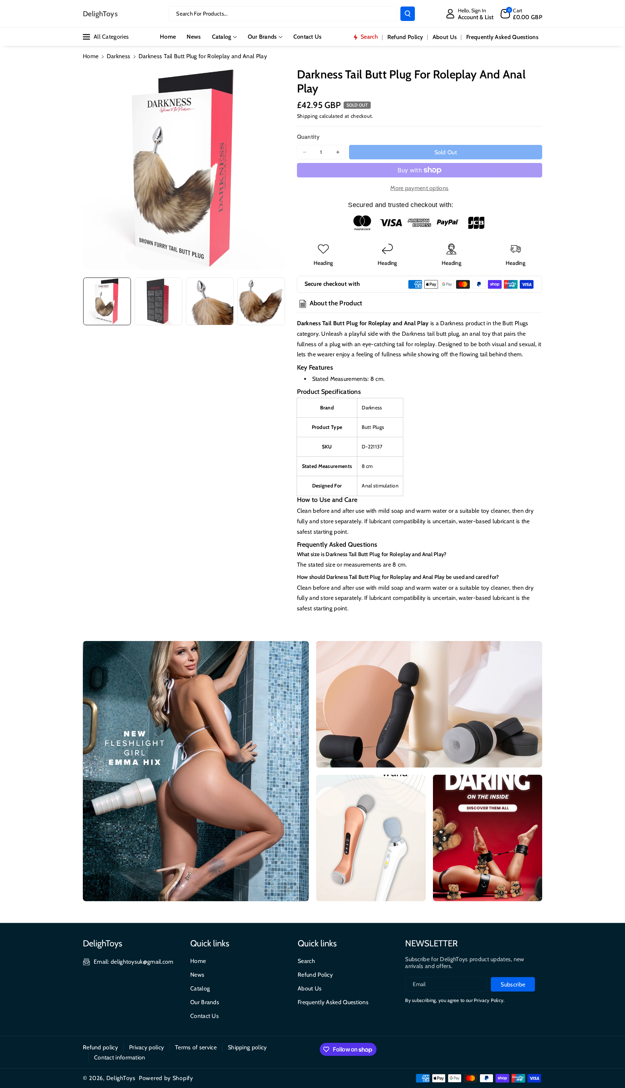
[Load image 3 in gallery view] (210, 301)
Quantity (308, 136)
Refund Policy (315, 974)
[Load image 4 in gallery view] (261, 301)
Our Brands (262, 36)
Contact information (119, 1057)
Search (306, 961)
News (197, 974)
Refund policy (100, 1047)
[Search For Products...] (407, 14)
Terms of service (196, 1047)
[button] (521, 14)
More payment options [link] (419, 188)
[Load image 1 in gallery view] (107, 301)
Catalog (221, 36)
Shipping (307, 116)
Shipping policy (247, 1047)
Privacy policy (146, 1047)
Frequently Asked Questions (333, 1002)
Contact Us (204, 1015)
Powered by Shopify (166, 1078)
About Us (310, 988)
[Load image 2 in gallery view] (158, 301)
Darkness (118, 56)
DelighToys (121, 1078)
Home (90, 56)
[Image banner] (196, 771)
